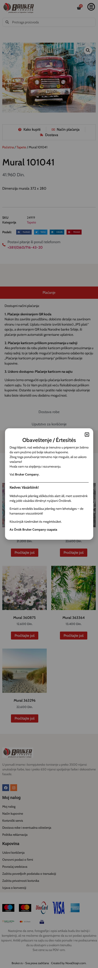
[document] (49, 484)
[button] (87, 434)
